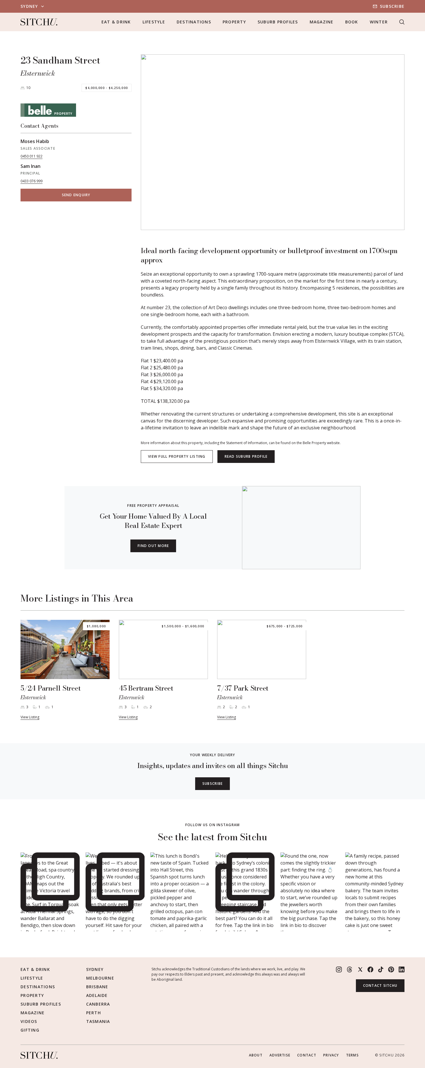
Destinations (194, 22)
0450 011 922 (31, 156)
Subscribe (392, 6)
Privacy (331, 1055)
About (256, 1055)
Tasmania (98, 1021)
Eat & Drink (116, 22)
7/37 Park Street (242, 688)
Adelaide (97, 995)
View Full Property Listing (177, 456)
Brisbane (97, 986)
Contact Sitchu (380, 985)
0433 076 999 (31, 181)
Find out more (153, 545)
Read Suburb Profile (246, 456)
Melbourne (100, 978)
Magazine (322, 22)
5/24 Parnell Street (50, 688)
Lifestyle (154, 22)
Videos (29, 1021)
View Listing (30, 717)
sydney (29, 6)
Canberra (98, 1004)
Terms (352, 1055)
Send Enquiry (76, 194)
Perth (93, 1012)
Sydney (95, 969)
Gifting (30, 1030)
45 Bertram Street (146, 688)
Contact (306, 1055)
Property (234, 22)
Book (351, 22)
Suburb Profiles (278, 22)
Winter (379, 22)
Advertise (279, 1055)
